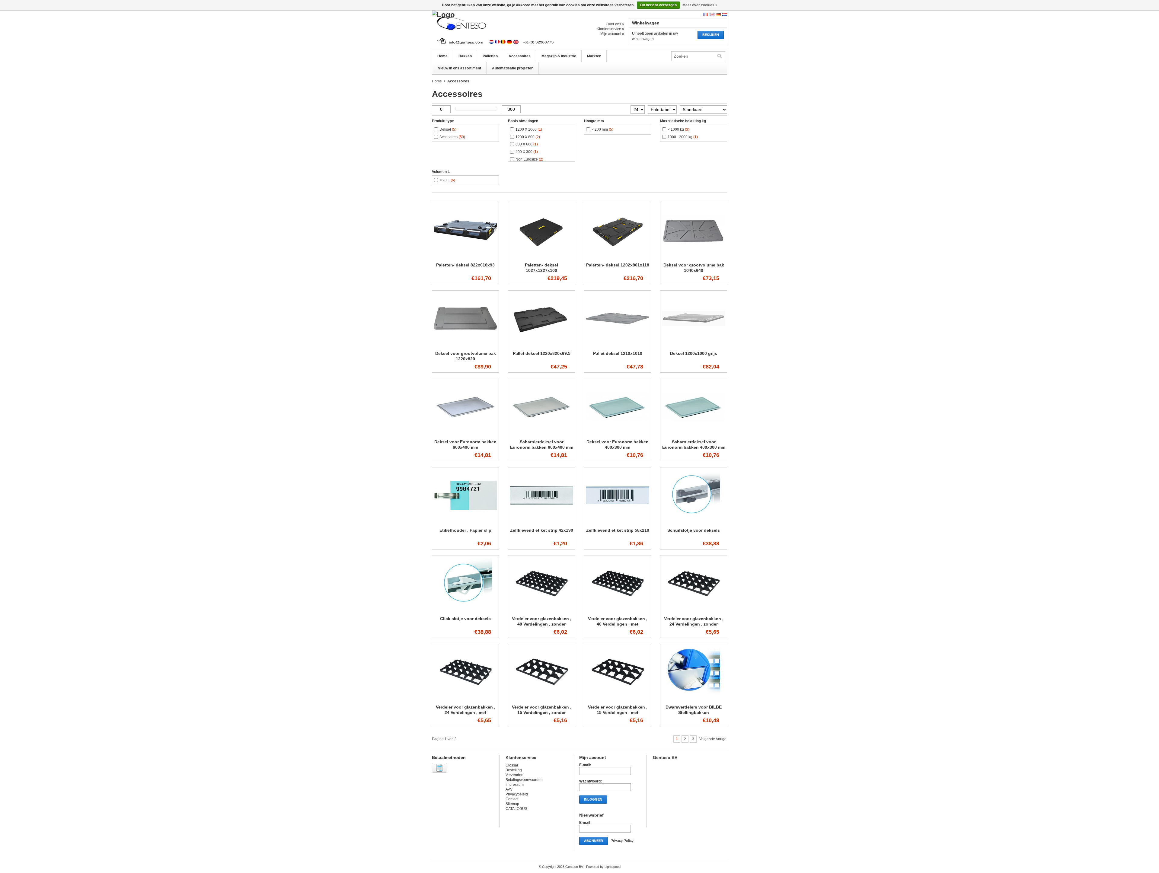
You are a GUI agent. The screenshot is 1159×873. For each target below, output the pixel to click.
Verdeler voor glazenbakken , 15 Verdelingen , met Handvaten (617, 712)
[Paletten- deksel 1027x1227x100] (541, 257)
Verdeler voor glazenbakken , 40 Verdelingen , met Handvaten (617, 624)
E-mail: (585, 765)
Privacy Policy (622, 841)
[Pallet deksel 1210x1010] (617, 345)
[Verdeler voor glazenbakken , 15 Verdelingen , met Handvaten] (617, 699)
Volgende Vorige (712, 739)
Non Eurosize (529, 159)
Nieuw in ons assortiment (459, 68)
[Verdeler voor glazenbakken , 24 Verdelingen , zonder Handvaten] (693, 610)
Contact (512, 799)
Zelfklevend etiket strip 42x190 (541, 530)
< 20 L (447, 180)
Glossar (512, 765)
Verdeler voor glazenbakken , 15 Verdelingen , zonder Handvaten (541, 712)
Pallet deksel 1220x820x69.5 (541, 353)
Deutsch (718, 14)
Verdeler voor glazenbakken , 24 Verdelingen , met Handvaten (465, 712)
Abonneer (593, 841)
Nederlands (724, 14)
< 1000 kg (678, 129)
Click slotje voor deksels (465, 618)
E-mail (584, 822)
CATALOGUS (516, 809)
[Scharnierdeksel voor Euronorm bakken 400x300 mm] (693, 434)
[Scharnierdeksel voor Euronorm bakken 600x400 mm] (541, 434)
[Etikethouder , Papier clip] (465, 522)
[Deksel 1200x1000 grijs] (693, 345)
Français (705, 14)
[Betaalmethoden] (440, 773)
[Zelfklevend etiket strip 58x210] (617, 522)
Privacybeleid (517, 794)
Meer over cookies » (699, 5)
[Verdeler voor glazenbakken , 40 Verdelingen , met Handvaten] (617, 610)
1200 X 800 (528, 137)
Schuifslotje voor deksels (693, 530)
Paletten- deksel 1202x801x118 (617, 265)
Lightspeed (613, 866)
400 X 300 (527, 152)
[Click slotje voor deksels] (465, 610)
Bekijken (710, 35)
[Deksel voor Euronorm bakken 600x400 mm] (465, 434)
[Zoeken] (719, 56)
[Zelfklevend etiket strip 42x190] (541, 522)
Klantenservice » (610, 29)
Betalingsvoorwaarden (524, 780)
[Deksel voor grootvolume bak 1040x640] (693, 257)
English (712, 14)
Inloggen (593, 799)
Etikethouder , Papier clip (465, 530)
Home (442, 56)
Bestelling (514, 770)
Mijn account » (612, 34)
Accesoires (452, 137)
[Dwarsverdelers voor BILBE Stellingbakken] (693, 699)
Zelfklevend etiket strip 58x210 (617, 530)
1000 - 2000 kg (683, 137)
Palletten (490, 56)
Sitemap (512, 804)
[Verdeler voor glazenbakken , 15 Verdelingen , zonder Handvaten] (541, 699)
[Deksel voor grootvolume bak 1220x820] (465, 345)
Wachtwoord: (590, 781)
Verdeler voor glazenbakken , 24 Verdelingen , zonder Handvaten (693, 624)
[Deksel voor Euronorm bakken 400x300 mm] (617, 434)
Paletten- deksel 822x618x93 (465, 265)
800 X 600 (527, 144)
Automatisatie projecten (512, 68)
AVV (509, 789)
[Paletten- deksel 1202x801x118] (617, 257)
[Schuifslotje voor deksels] (693, 522)
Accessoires (520, 56)
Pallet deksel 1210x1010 (617, 353)
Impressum (515, 784)
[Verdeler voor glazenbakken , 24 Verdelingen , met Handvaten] (465, 699)
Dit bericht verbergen (658, 5)
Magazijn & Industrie (558, 56)
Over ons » (615, 24)
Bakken (465, 56)
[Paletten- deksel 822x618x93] (465, 257)
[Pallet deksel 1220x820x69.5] (541, 345)
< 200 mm (602, 129)
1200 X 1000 (529, 129)
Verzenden (514, 775)
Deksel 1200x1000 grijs (693, 353)
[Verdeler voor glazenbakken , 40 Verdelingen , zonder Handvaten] (541, 610)
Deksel (447, 129)
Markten (594, 56)
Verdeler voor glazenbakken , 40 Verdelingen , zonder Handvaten (541, 624)
